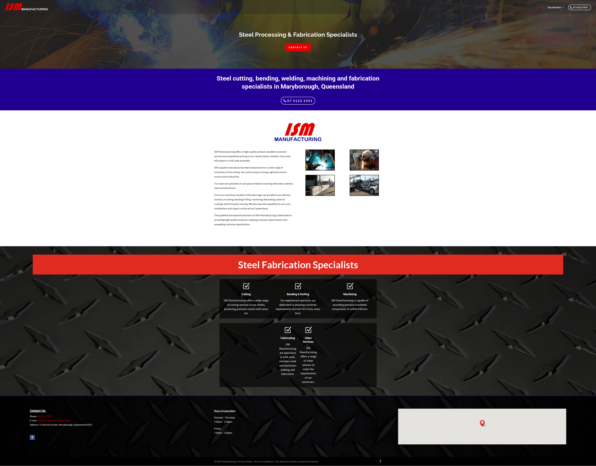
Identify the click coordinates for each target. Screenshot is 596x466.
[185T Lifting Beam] (320, 194)
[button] (483, 423)
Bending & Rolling (298, 294)
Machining (350, 294)
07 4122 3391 (580, 7)
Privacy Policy (245, 461)
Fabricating (288, 338)
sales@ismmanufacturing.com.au (54, 420)
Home (540, 7)
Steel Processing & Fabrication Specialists (298, 34)
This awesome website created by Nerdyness (297, 461)
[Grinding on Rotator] (364, 169)
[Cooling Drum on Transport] (364, 194)
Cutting (246, 294)
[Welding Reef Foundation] (320, 169)
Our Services (554, 7)
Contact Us (298, 47)
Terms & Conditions (263, 461)
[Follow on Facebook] (32, 437)
